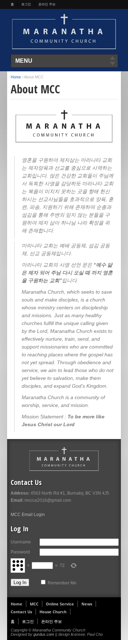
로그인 (26, 4)
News (86, 604)
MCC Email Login (28, 514)
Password (20, 551)
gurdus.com (43, 634)
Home (16, 77)
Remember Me (62, 582)
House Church (52, 611)
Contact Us (21, 611)
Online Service (60, 604)
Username (21, 542)
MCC (34, 604)
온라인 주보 (46, 4)
